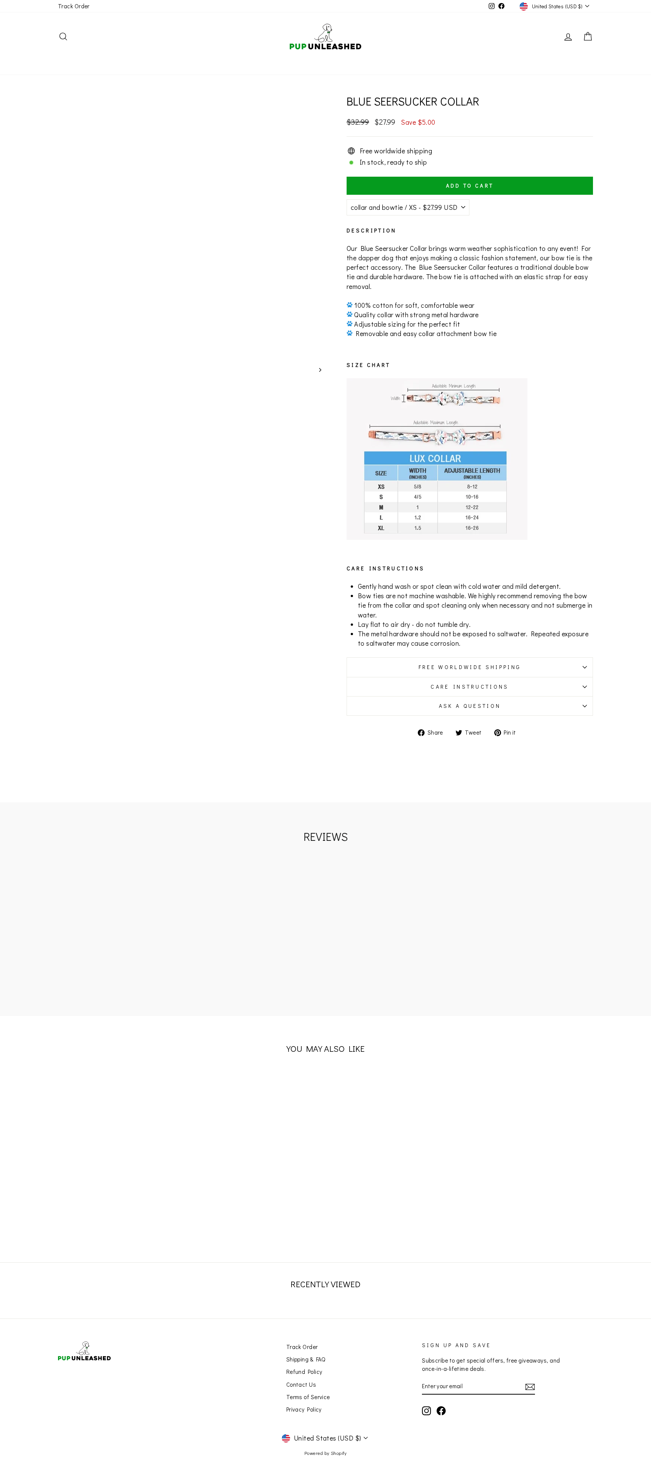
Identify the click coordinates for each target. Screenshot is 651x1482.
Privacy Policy (304, 1409)
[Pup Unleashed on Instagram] (426, 1410)
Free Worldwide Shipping (470, 667)
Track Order (74, 6)
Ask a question (470, 705)
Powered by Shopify (325, 1453)
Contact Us (301, 1384)
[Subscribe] (530, 1386)
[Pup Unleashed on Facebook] (441, 1410)
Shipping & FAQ (306, 1359)
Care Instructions (470, 686)
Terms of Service (308, 1397)
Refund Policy (304, 1371)
